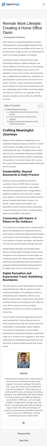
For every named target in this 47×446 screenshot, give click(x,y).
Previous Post (24, 434)
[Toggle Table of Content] (39, 106)
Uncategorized (9, 37)
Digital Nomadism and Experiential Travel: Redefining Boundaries (23, 123)
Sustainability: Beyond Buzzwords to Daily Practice (23, 113)
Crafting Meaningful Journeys (16, 109)
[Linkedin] (23, 423)
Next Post (23, 440)
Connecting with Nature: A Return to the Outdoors (22, 118)
